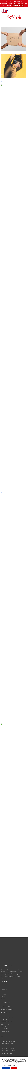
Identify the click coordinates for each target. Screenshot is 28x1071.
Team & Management (7, 1017)
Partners (3, 994)
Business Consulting (6, 1021)
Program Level (5, 1031)
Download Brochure (18, 5)
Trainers (3, 996)
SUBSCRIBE (14, 952)
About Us (3, 1026)
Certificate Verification (7, 1009)
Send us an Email (7, 1053)
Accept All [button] (14, 1067)
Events (3, 998)
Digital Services (5, 1024)
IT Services (4, 1019)
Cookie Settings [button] (6, 1067)
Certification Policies (6, 1006)
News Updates (5, 1028)
